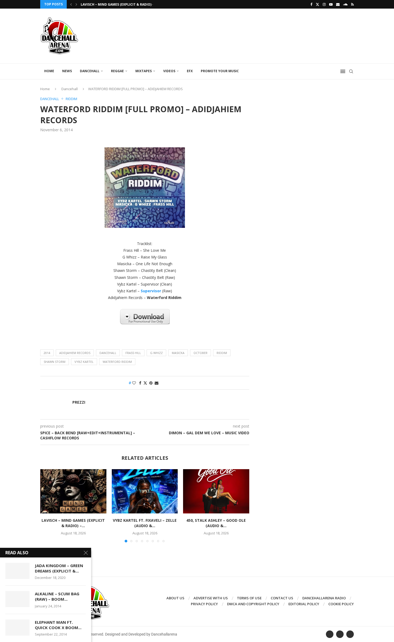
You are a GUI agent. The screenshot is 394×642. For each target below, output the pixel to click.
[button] (71, 4)
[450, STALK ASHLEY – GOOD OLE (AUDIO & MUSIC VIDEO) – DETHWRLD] (216, 491)
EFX (190, 71)
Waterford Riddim (117, 362)
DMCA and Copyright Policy (253, 603)
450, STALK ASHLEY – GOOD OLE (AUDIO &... (216, 523)
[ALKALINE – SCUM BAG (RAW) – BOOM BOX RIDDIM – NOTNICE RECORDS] (17, 599)
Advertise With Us (211, 598)
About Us (175, 598)
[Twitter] (317, 4)
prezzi (78, 402)
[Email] (338, 4)
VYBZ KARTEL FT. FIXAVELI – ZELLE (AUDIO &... (145, 523)
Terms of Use (249, 598)
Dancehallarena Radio (324, 598)
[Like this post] (134, 382)
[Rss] (352, 4)
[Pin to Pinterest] (151, 382)
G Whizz (156, 353)
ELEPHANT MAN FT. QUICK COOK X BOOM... (58, 624)
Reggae (117, 71)
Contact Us (282, 598)
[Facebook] (311, 4)
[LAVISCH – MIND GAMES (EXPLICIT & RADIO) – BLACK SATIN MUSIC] (73, 491)
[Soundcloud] (345, 4)
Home (49, 71)
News (67, 71)
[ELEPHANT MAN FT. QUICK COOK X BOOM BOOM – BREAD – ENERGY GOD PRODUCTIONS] (17, 627)
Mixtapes (143, 71)
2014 (47, 353)
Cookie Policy (341, 603)
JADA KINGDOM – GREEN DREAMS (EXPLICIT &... (59, 568)
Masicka (178, 353)
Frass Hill (133, 353)
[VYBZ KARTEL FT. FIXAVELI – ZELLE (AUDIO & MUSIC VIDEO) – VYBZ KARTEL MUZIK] (145, 491)
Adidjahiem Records (74, 353)
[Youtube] (331, 4)
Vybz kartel (84, 362)
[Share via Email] (156, 382)
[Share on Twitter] (145, 382)
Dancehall (89, 71)
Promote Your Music (220, 71)
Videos (169, 71)
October (200, 353)
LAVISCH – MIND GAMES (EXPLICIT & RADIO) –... (119, 4)
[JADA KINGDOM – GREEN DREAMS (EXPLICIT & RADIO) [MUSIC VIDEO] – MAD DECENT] (17, 571)
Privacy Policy (204, 603)
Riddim (222, 353)
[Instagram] (324, 4)
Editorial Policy (303, 603)
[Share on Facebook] (140, 382)
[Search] (351, 71)
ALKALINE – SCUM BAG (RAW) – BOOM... (57, 596)
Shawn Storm (54, 362)
